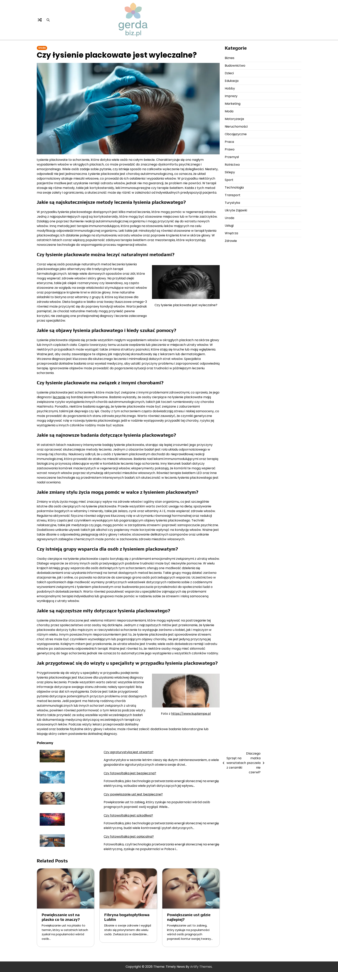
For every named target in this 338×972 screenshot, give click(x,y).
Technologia (234, 187)
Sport (229, 180)
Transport (232, 195)
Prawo (230, 149)
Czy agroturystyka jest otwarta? (128, 752)
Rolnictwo (232, 164)
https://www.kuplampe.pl (191, 713)
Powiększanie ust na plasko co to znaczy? (61, 917)
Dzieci (229, 73)
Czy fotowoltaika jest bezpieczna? (130, 773)
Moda (229, 111)
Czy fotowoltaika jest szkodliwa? (128, 815)
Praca (229, 141)
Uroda (42, 47)
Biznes (229, 58)
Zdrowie (231, 241)
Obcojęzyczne (236, 134)
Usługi (229, 225)
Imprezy (231, 96)
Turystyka (232, 202)
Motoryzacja (234, 119)
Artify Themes (201, 966)
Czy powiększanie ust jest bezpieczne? (133, 794)
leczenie (59, 397)
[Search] (48, 20)
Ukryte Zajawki (236, 210)
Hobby (230, 88)
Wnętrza (231, 233)
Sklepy (230, 172)
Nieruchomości (236, 126)
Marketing (232, 103)
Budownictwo (235, 65)
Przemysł (232, 157)
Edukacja (231, 81)
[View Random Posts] (40, 20)
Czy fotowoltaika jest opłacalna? (129, 836)
